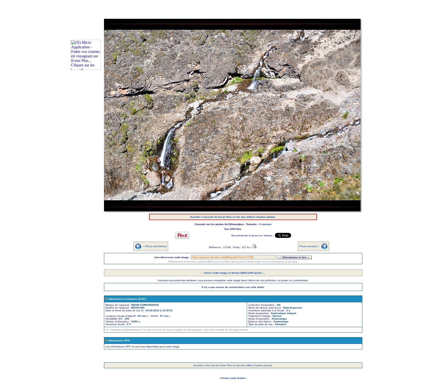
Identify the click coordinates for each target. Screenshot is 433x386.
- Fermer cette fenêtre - (233, 378)
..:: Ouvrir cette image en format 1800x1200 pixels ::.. (233, 272)
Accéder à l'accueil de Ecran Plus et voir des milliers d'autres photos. (233, 217)
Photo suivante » (309, 246)
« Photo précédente (155, 246)
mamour (267, 224)
